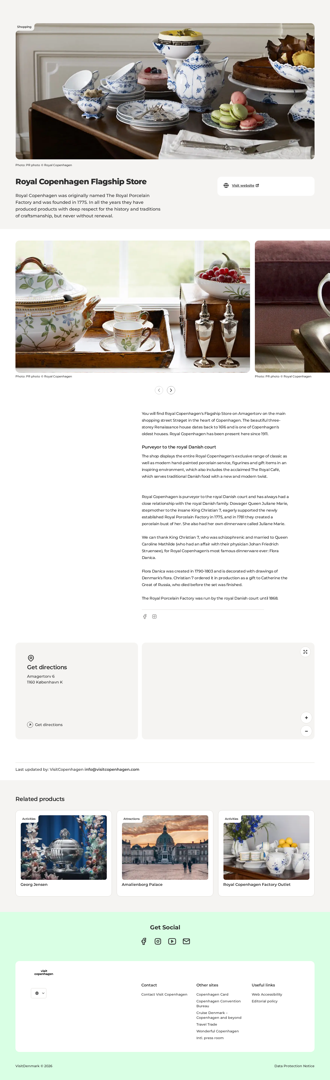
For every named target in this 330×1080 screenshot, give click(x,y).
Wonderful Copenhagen (217, 1031)
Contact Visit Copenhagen (164, 994)
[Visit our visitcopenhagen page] (143, 941)
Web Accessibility (267, 994)
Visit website (243, 185)
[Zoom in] (306, 717)
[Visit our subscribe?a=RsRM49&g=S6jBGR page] (186, 941)
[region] (228, 691)
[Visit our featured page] (172, 941)
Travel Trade (206, 1024)
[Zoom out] (306, 731)
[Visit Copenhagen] (44, 973)
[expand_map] (305, 652)
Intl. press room (210, 1038)
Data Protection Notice (294, 1066)
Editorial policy (265, 1001)
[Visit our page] (158, 941)
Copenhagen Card (212, 994)
